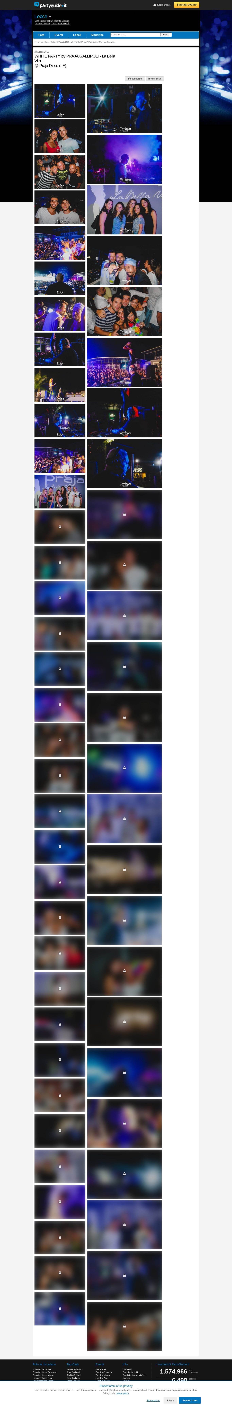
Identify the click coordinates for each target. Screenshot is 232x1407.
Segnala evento (187, 4)
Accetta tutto (190, 1400)
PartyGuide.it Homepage (50, 5)
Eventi (59, 34)
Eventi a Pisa (101, 1378)
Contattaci (127, 1369)
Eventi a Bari (101, 1369)
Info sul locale (154, 79)
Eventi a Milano (102, 1375)
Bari (51, 21)
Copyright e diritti (130, 1372)
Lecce (40, 16)
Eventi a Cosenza (103, 1372)
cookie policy (122, 1393)
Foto (41, 34)
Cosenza (39, 23)
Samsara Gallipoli (75, 1369)
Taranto (57, 21)
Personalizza (153, 1400)
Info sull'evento (135, 79)
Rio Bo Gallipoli (74, 1375)
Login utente (164, 5)
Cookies (126, 1378)
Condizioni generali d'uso (134, 1375)
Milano (47, 23)
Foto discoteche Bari (42, 1369)
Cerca (164, 34)
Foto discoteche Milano (43, 1375)
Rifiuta (170, 1400)
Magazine (97, 34)
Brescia (65, 21)
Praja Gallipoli (73, 1372)
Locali (77, 34)
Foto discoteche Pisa (42, 1378)
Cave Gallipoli (73, 1378)
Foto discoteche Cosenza (44, 1372)
